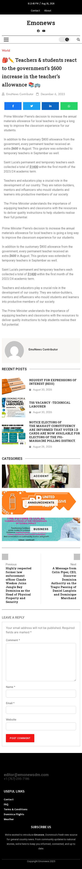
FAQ (6, 804)
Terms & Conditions (15, 809)
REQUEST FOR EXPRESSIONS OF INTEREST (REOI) (52, 382)
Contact (35, 10)
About (47, 10)
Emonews (41, 23)
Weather (9, 819)
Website (11, 719)
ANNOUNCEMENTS (41, 502)
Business (41, 529)
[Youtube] (44, 31)
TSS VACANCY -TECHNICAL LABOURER (49, 404)
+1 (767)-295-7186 (16, 779)
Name (10, 687)
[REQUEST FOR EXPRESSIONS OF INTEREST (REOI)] (13, 385)
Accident (41, 476)
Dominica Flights (14, 814)
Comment (13, 640)
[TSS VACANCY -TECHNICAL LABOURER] (13, 407)
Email (10, 703)
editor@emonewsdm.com (26, 774)
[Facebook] (38, 31)
